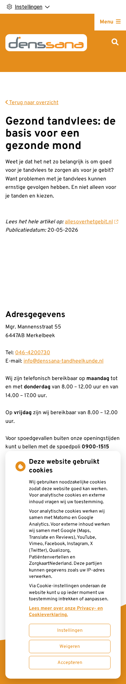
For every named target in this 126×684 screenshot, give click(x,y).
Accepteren (69, 663)
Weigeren (69, 647)
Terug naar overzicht (33, 102)
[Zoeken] (115, 43)
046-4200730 (32, 353)
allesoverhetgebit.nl (89, 222)
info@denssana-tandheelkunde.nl (63, 361)
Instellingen (70, 630)
